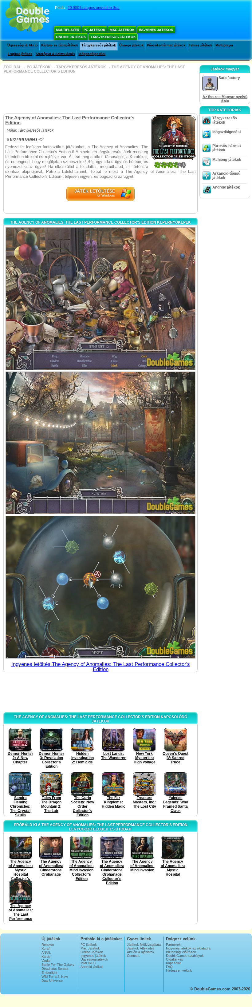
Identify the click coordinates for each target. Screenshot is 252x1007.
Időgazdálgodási (91, 54)
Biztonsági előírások (181, 952)
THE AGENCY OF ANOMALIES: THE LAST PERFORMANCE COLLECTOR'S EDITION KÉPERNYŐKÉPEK (100, 222)
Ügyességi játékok (94, 959)
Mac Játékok (122, 30)
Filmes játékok (200, 45)
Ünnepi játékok (131, 45)
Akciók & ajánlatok (140, 952)
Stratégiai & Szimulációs (55, 54)
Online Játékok (71, 37)
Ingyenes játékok (156, 30)
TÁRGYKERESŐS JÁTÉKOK (81, 67)
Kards (45, 956)
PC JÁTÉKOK (39, 67)
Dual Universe (52, 980)
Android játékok (226, 187)
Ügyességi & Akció (22, 45)
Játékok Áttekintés (141, 948)
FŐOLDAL (12, 67)
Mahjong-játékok (226, 159)
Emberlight (49, 972)
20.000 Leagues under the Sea (94, 8)
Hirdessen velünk (179, 970)
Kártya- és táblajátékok (59, 45)
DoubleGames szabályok (185, 955)
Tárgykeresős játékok (113, 37)
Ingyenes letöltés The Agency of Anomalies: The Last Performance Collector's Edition (100, 666)
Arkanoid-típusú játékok (226, 175)
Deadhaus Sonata (54, 968)
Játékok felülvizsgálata (144, 944)
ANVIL (46, 952)
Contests (133, 955)
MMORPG (88, 963)
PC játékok (94, 30)
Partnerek (173, 944)
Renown (47, 944)
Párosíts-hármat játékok (166, 45)
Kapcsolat (173, 963)
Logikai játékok (20, 54)
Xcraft (45, 948)
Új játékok (50, 939)
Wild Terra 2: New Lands (54, 978)
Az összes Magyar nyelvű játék (225, 99)
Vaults (45, 960)
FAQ (169, 967)
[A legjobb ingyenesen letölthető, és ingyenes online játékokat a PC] (27, 17)
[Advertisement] (100, 93)
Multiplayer (67, 30)
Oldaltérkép (174, 959)
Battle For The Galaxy (57, 964)
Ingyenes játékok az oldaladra (188, 948)
